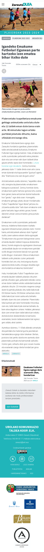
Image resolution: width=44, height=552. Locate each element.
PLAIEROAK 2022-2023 (21, 38)
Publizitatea (17, 469)
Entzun (35, 65)
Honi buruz (15, 465)
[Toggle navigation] (3, 4)
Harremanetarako (19, 473)
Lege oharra (28, 465)
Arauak (29, 469)
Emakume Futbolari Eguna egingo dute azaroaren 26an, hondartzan (33, 371)
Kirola (5, 354)
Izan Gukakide (12, 407)
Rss (31, 473)
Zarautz (16, 354)
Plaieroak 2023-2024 (22, 32)
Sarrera (6, 38)
